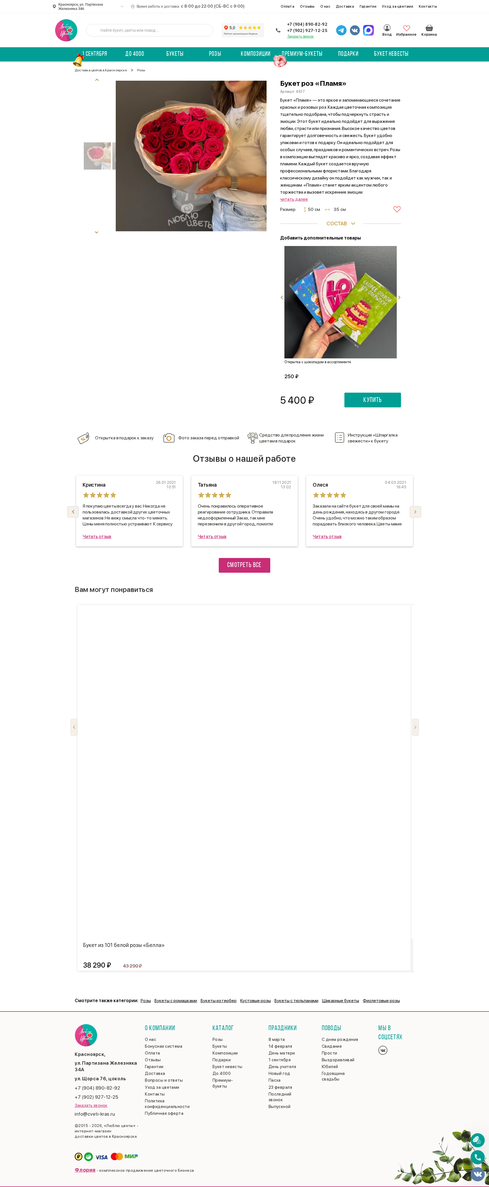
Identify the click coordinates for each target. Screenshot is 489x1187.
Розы (215, 54)
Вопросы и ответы (164, 1080)
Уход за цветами (397, 6)
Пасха (275, 1080)
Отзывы (307, 6)
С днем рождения (340, 1039)
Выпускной (280, 1106)
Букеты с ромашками (176, 1000)
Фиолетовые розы (381, 1000)
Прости (329, 1053)
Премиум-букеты (302, 54)
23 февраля (280, 1087)
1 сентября (94, 54)
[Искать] (94, 30)
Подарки (348, 54)
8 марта (277, 1039)
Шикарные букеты (340, 1000)
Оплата (287, 6)
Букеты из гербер (219, 1000)
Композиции (256, 54)
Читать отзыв (97, 536)
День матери (282, 1053)
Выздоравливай (338, 1059)
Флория (85, 1170)
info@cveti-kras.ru (95, 1114)
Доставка (345, 6)
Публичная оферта (164, 1113)
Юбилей (330, 1066)
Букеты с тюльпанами (296, 1000)
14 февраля (280, 1046)
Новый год (279, 1073)
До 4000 (134, 54)
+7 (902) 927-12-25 (307, 30)
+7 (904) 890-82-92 (307, 24)
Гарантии (368, 6)
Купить (372, 400)
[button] (415, 511)
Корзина (429, 27)
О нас (325, 6)
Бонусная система (163, 1046)
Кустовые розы (255, 1000)
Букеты (175, 54)
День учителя (282, 1066)
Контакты (428, 6)
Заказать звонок (300, 36)
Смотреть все (244, 565)
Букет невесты (391, 54)
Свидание (332, 1046)
